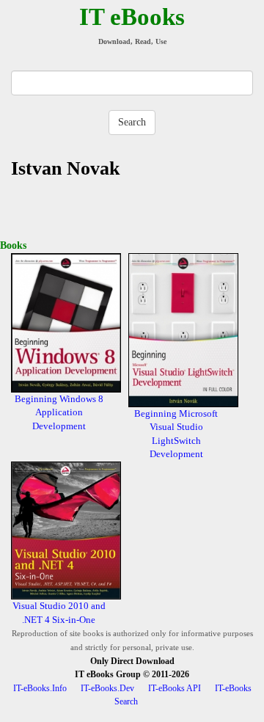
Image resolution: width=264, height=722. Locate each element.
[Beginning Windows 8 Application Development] (66, 321)
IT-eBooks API (174, 688)
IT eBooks (132, 17)
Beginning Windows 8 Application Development (59, 412)
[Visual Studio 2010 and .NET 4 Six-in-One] (66, 529)
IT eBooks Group (108, 674)
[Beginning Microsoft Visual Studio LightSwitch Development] (183, 329)
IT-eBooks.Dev (107, 688)
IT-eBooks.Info (40, 688)
